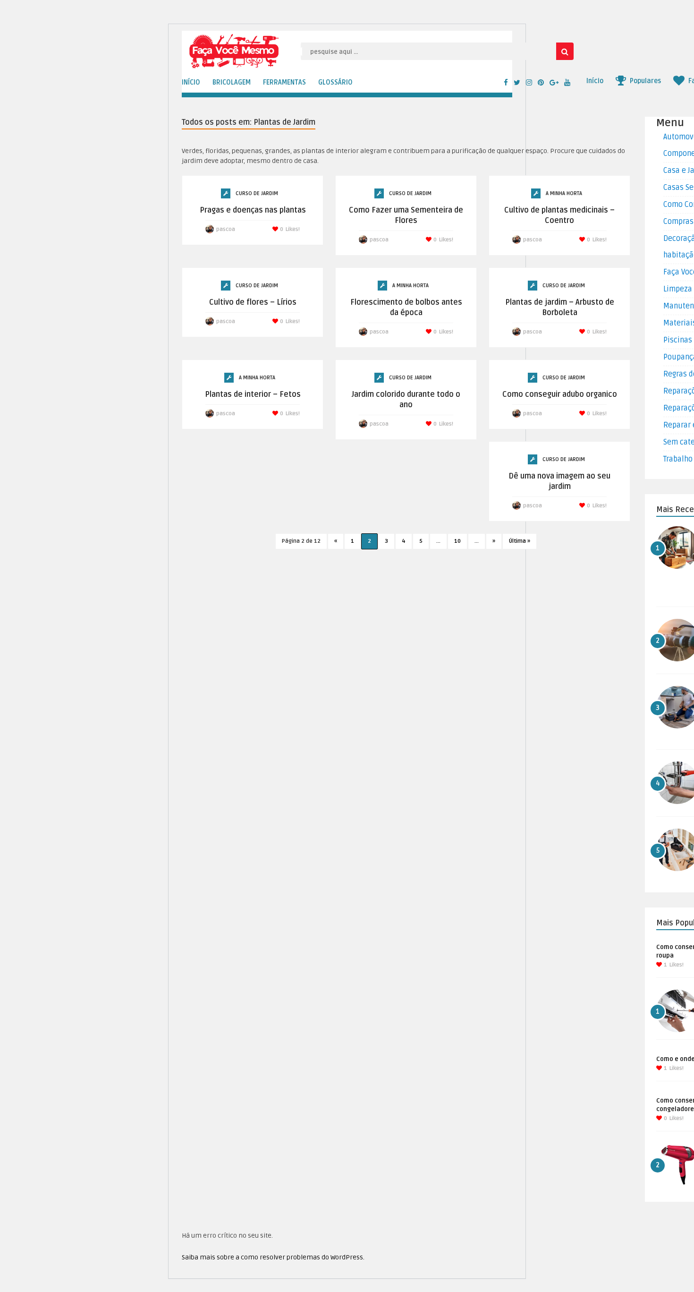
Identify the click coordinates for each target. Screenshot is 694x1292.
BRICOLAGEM (231, 82)
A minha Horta (564, 193)
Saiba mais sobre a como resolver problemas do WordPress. (273, 1257)
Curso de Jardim (257, 193)
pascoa (225, 229)
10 (457, 541)
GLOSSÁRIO (335, 82)
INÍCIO (191, 82)
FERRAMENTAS (284, 82)
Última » (519, 541)
